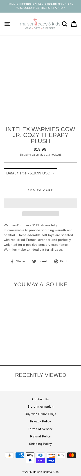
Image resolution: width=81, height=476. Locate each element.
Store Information (40, 406)
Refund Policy (40, 436)
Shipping (25, 154)
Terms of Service (40, 429)
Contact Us (40, 399)
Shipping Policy (40, 444)
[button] (40, 203)
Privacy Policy (40, 421)
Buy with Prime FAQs (40, 414)
